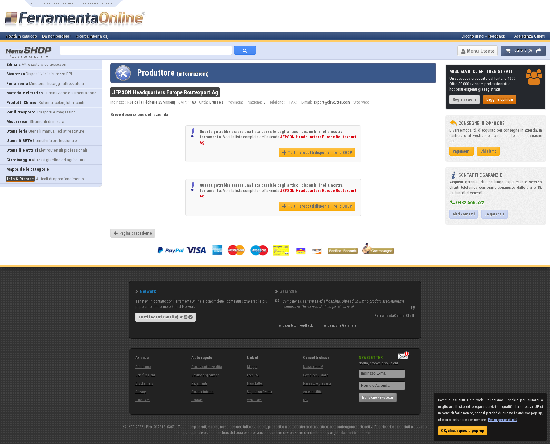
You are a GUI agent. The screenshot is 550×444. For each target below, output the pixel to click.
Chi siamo (143, 367)
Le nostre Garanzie (342, 326)
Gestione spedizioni (205, 375)
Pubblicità (142, 400)
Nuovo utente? (313, 367)
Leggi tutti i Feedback (298, 326)
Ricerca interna (202, 392)
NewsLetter (255, 383)
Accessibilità (312, 392)
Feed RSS (253, 375)
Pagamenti (199, 383)
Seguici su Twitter (259, 392)
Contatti (197, 400)
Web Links (254, 400)
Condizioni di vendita (206, 367)
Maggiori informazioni (356, 433)
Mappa (252, 367)
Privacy (140, 392)
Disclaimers (144, 383)
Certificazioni (145, 375)
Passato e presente (317, 383)
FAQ (305, 400)
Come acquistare (315, 375)
